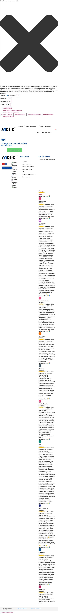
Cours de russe (31, 126)
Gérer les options (7, 107)
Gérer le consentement (7, 612)
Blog (38, 132)
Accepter (3, 114)
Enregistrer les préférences (34, 114)
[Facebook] (6, 164)
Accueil (20, 126)
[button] (29, 44)
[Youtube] (3, 164)
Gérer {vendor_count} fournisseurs (12, 110)
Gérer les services (7, 108)
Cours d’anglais (45, 126)
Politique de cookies (8, 116)
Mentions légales (22, 608)
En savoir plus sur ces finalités (11, 112)
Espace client (46, 132)
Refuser (10, 114)
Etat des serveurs (36, 608)
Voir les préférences (20, 114)
